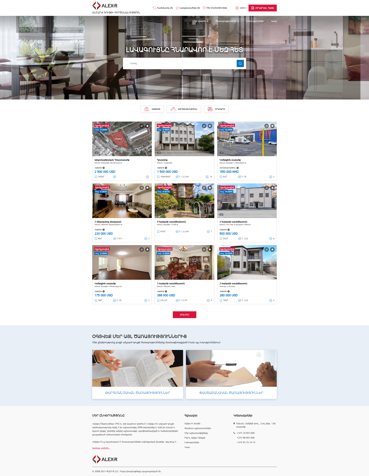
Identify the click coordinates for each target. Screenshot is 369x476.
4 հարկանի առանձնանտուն (171, 221)
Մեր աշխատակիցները (196, 433)
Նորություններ (255, 20)
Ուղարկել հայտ (264, 8)
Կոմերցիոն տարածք (230, 159)
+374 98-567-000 (246, 437)
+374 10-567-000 (246, 433)
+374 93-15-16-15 (246, 442)
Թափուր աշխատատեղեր (197, 428)
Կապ (274, 20)
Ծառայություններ (226, 20)
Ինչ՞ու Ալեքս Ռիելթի (194, 437)
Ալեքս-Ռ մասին (192, 423)
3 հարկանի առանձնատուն (171, 283)
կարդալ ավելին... (101, 448)
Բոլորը (184, 314)
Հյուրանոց (162, 159)
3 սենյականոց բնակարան (108, 221)
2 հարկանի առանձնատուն (233, 221)
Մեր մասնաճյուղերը (216, 7)
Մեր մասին (199, 20)
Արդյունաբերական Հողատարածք (112, 159)
